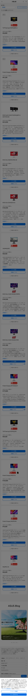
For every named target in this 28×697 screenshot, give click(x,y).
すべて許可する (14, 694)
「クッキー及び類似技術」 (6, 688)
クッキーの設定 (14, 691)
